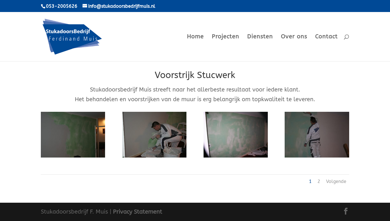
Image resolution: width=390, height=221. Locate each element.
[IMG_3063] (236, 157)
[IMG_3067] (154, 157)
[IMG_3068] (73, 157)
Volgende (336, 181)
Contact (326, 37)
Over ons (294, 37)
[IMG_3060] (317, 157)
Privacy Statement (137, 211)
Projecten (225, 37)
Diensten (260, 37)
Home (195, 37)
